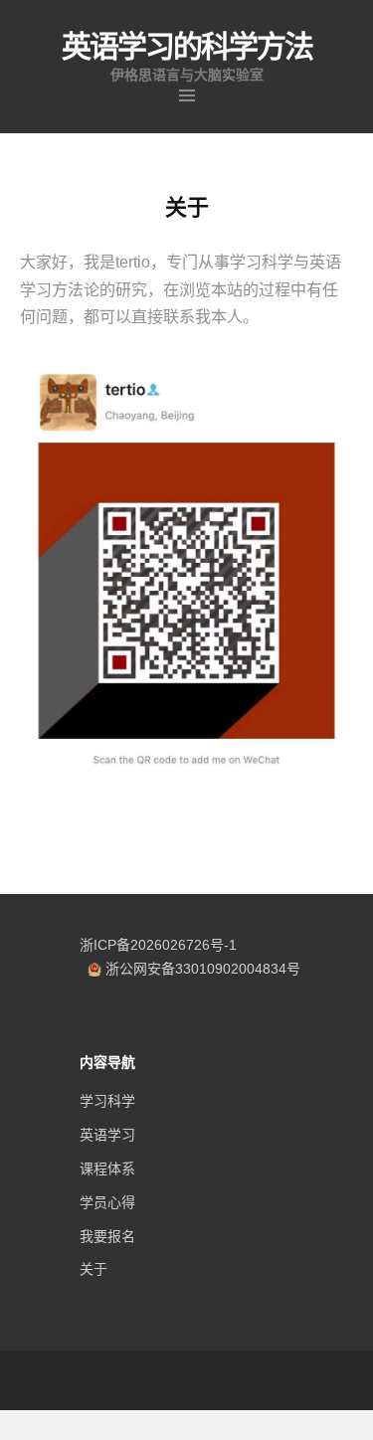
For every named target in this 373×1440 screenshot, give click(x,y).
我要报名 (107, 1236)
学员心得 (107, 1202)
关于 (93, 1269)
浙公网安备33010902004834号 (202, 969)
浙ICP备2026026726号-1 (158, 945)
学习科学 (107, 1101)
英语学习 (107, 1135)
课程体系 (107, 1168)
